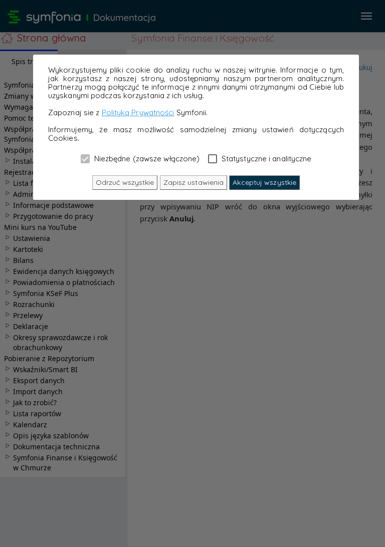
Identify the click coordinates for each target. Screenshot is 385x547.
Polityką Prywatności (138, 112)
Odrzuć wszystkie (125, 182)
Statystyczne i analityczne (266, 158)
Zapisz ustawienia (193, 182)
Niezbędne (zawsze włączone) (146, 158)
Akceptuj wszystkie (264, 182)
